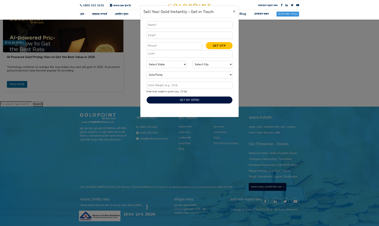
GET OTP (219, 46)
